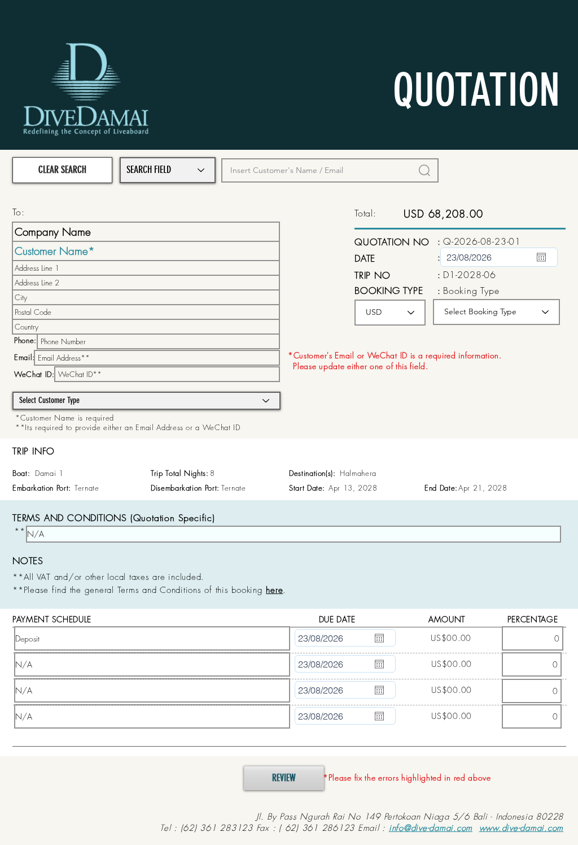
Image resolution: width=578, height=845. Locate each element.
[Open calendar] (541, 257)
